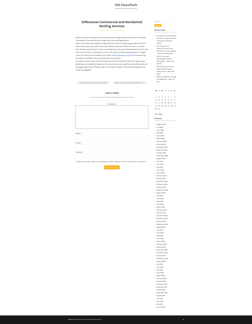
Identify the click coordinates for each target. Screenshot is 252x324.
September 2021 (162, 293)
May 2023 (160, 236)
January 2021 (161, 307)
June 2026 (160, 130)
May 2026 (160, 133)
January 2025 (161, 178)
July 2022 (160, 264)
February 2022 (162, 278)
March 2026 (161, 138)
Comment (112, 104)
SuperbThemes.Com (95, 319)
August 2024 (161, 193)
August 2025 (161, 158)
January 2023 (161, 247)
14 (171, 100)
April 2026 (160, 136)
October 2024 (161, 187)
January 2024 (161, 213)
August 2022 (161, 261)
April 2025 (160, 170)
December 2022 (162, 250)
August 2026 (161, 124)
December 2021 (162, 284)
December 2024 (162, 181)
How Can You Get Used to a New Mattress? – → (129, 83)
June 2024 (160, 198)
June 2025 (160, 164)
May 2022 (160, 270)
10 (159, 100)
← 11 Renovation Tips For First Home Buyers (93, 83)
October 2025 (161, 153)
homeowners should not (125, 55)
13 (168, 100)
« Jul (156, 114)
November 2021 (162, 287)
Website (79, 152)
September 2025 (162, 156)
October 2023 (161, 221)
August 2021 (161, 295)
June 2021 (160, 301)
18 (162, 103)
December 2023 (162, 216)
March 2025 (161, 173)
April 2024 (160, 204)
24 (159, 106)
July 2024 (160, 196)
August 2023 (161, 227)
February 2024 (162, 210)
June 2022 (160, 267)
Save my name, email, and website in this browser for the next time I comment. (111, 161)
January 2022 (161, 281)
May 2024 (160, 201)
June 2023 (160, 233)
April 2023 (160, 238)
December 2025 (162, 147)
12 (165, 100)
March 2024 (161, 207)
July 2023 (160, 230)
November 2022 (162, 253)
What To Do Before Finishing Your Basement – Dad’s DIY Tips (166, 79)
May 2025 (160, 167)
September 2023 (162, 224)
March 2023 (161, 241)
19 (165, 103)
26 (165, 106)
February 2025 (161, 176)
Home (112, 30)
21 (171, 103)
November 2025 (162, 150)
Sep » (161, 114)
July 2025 (160, 161)
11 (162, 100)
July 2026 (160, 127)
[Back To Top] (183, 319)
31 (159, 109)
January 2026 (161, 144)
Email (79, 143)
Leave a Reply (119, 30)
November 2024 (162, 184)
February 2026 (162, 141)
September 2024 (162, 190)
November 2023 (162, 218)
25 (162, 106)
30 (156, 109)
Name (79, 133)
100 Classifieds (126, 5)
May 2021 (160, 304)
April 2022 (160, 273)
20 (168, 103)
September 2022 (162, 258)
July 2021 (160, 298)
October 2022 (161, 255)
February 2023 (162, 244)
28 (171, 106)
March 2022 (161, 275)
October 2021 (161, 290)
